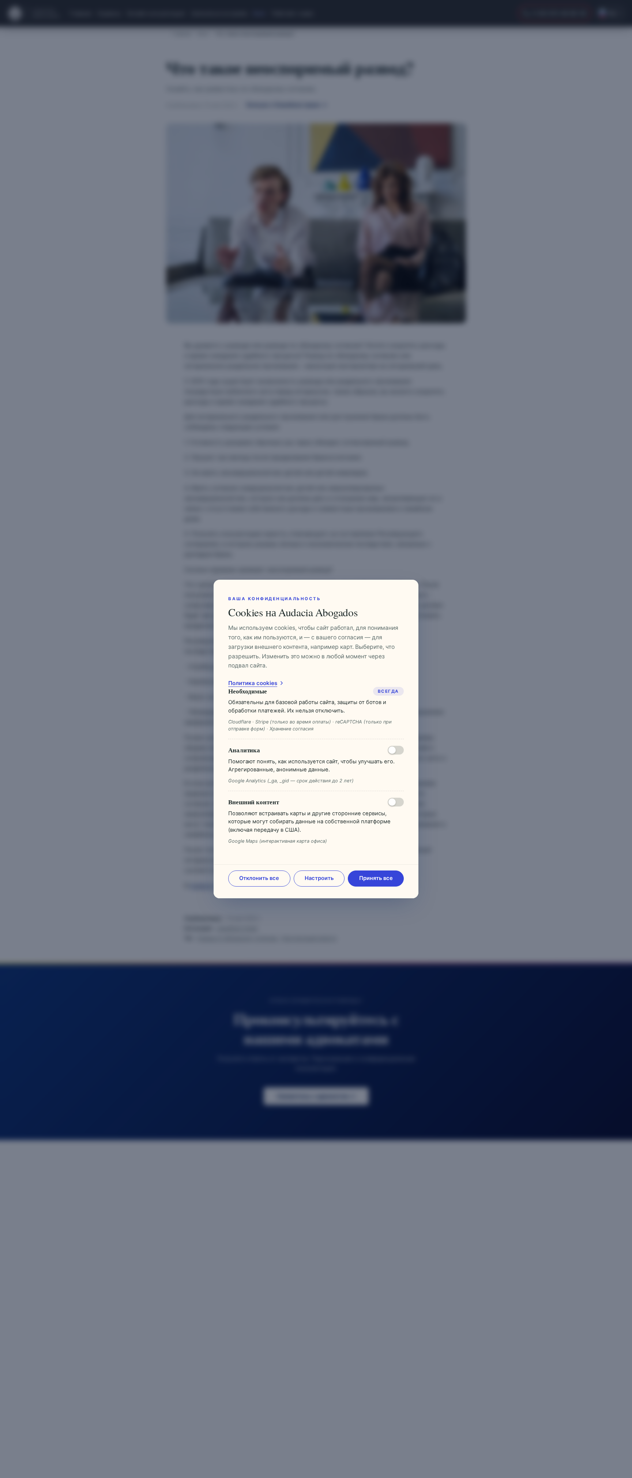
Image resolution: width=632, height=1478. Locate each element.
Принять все (376, 878)
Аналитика (244, 750)
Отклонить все (259, 878)
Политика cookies (252, 683)
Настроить (319, 878)
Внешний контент (253, 801)
